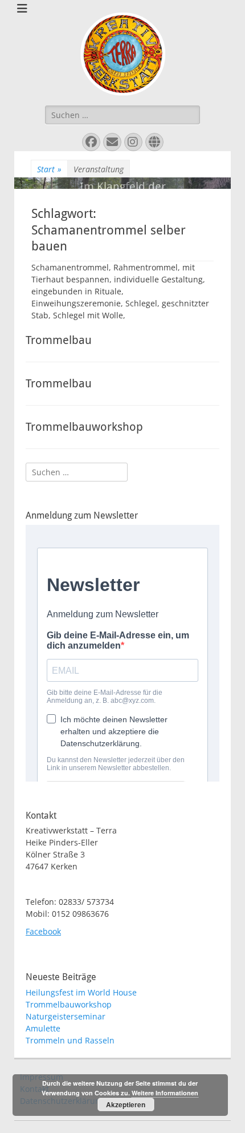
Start (49, 169)
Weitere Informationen (165, 1093)
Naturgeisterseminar (65, 1016)
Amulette (43, 1028)
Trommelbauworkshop (84, 427)
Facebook (43, 931)
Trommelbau (59, 340)
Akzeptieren (125, 1104)
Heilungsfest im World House (81, 992)
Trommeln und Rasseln (70, 1040)
